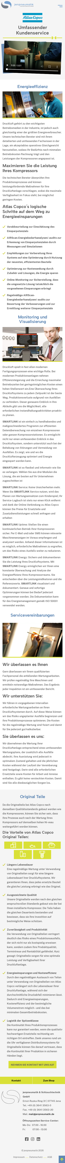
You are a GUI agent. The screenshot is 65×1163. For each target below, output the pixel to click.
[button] (60, 5)
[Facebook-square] (27, 1139)
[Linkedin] (38, 1139)
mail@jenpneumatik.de (41, 1114)
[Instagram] (33, 1139)
